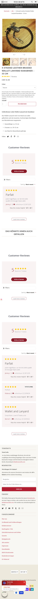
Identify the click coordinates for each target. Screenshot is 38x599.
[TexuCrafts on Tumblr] (16, 508)
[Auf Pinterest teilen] (14, 136)
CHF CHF (23, 572)
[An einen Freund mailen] (17, 136)
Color (3, 84)
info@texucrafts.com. (8, 502)
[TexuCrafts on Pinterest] (13, 508)
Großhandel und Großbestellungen (11, 522)
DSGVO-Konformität (7, 552)
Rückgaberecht (6, 539)
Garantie (4, 536)
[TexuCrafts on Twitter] (3, 508)
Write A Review (19, 171)
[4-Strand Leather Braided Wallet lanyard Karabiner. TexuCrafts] (19, 35)
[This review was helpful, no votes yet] (27, 208)
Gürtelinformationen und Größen (11, 532)
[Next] (24, 54)
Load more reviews (19, 219)
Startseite (6, 11)
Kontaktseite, (31, 498)
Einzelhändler (6, 549)
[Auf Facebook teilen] (11, 136)
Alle (12, 11)
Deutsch (14, 572)
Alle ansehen (5, 542)
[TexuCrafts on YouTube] (9, 508)
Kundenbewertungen (8, 556)
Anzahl (4, 100)
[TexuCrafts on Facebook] (6, 508)
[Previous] (14, 54)
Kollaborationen (6, 525)
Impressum (5, 546)
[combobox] (28, 184)
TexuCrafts (9, 580)
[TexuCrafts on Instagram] (19, 508)
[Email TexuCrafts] (23, 508)
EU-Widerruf (5, 559)
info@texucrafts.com (19, 462)
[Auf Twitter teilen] (7, 136)
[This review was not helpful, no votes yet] (30, 208)
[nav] (4, 2)
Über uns (4, 519)
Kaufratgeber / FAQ (7, 529)
